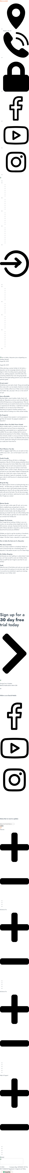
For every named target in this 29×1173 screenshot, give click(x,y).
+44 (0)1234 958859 (7, 688)
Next (1, 597)
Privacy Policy (15, 1171)
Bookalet (7, 1167)
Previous (2, 578)
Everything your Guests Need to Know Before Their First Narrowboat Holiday (13, 587)
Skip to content (4, 1)
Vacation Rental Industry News (8, 363)
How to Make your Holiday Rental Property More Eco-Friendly (13, 605)
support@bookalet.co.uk (10, 690)
